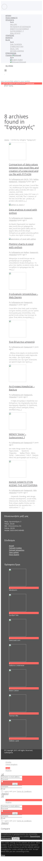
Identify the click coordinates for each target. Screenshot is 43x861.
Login (15, 784)
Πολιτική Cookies (15, 548)
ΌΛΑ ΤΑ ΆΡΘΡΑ (16, 44)
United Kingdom (11, 764)
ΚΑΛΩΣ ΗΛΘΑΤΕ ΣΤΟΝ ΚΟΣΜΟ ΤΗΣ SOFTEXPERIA (23, 483)
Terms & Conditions (24, 791)
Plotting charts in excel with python (21, 245)
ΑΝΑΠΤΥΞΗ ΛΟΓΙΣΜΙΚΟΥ (19, 29)
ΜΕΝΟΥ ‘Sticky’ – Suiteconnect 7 (17, 436)
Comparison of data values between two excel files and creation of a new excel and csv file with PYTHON (24, 169)
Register (9, 770)
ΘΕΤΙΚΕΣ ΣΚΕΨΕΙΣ (17, 51)
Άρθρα (35, 179)
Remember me (9, 782)
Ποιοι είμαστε (14, 554)
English (20, 60)
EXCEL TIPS (14, 49)
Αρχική (11, 546)
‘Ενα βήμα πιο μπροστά (22, 341)
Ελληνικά (22, 62)
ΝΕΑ (34, 490)
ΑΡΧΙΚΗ (8, 15)
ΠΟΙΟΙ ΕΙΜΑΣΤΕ (11, 18)
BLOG (8, 40)
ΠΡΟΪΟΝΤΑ (10, 20)
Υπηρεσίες (22, 181)
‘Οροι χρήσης (14, 552)
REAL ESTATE (15, 33)
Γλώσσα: (9, 55)
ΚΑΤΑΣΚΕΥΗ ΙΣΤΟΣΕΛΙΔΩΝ (20, 26)
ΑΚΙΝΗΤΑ (9, 38)
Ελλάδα (8, 762)
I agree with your (17, 791)
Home (6, 140)
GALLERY (13, 24)
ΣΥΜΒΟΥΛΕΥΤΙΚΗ (16, 46)
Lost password (6, 784)
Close (3, 855)
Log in (8, 768)
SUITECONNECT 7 (17, 31)
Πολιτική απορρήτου (16, 550)
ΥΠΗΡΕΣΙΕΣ (10, 35)
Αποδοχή (16, 838)
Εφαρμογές (13, 181)
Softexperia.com (17, 179)
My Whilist (9, 66)
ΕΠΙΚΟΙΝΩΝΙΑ (11, 53)
